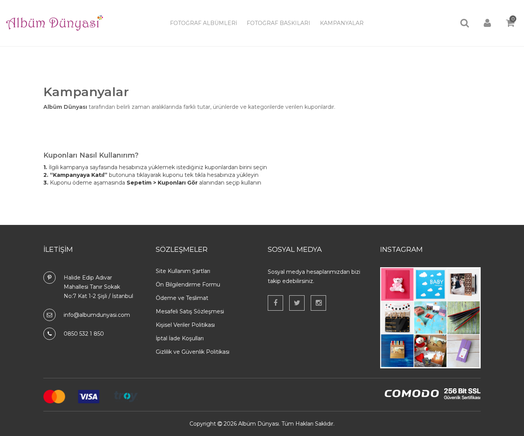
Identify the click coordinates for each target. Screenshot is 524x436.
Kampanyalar (342, 23)
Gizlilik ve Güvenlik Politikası (192, 351)
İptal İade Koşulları (180, 338)
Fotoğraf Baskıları (278, 23)
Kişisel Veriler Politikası (185, 324)
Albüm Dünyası (258, 423)
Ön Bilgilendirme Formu (188, 284)
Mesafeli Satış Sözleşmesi (190, 311)
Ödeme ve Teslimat (182, 298)
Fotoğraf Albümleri (203, 23)
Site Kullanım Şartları (183, 271)
